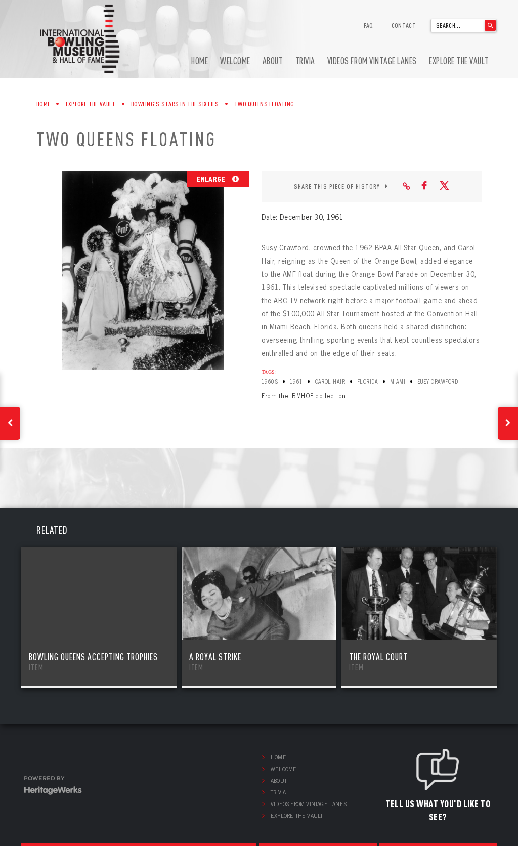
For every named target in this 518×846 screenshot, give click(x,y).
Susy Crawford (437, 381)
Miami (397, 381)
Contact (404, 25)
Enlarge (212, 178)
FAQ (368, 25)
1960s (270, 381)
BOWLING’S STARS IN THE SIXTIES (175, 104)
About (273, 61)
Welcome (235, 61)
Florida (367, 381)
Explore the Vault (459, 61)
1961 (296, 381)
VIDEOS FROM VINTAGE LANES (372, 61)
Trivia (305, 61)
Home (199, 61)
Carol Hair (330, 381)
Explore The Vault (91, 104)
